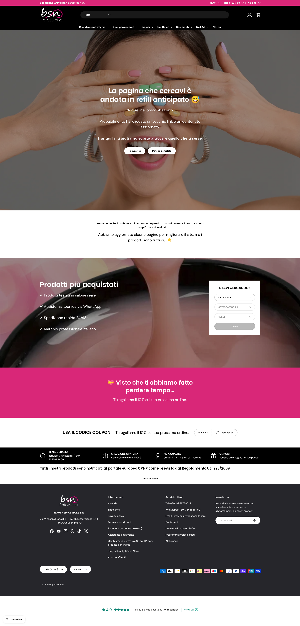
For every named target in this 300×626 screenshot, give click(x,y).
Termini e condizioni (119, 522)
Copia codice (226, 432)
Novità (217, 27)
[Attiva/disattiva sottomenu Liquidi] (152, 27)
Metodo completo (161, 150)
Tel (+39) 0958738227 (178, 503)
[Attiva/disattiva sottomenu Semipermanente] (137, 27)
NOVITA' (215, 2)
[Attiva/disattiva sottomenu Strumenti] (191, 27)
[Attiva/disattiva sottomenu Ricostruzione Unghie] (108, 27)
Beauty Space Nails (55, 584)
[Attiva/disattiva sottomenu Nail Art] (208, 27)
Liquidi (146, 27)
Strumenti (182, 27)
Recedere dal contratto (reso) (125, 528)
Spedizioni (114, 509)
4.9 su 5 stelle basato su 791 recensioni (156, 609)
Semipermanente (123, 27)
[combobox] (154, 14)
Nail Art (200, 27)
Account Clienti (117, 557)
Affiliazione (171, 541)
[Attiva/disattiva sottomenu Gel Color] (171, 27)
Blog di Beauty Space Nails (123, 551)
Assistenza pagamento (121, 534)
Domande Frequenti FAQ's (180, 528)
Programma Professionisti (180, 534)
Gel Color (163, 27)
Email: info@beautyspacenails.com (185, 516)
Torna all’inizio (150, 478)
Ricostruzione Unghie (92, 27)
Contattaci (171, 522)
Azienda (112, 503)
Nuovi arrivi (135, 150)
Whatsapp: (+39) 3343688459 (182, 509)
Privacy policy (116, 516)
